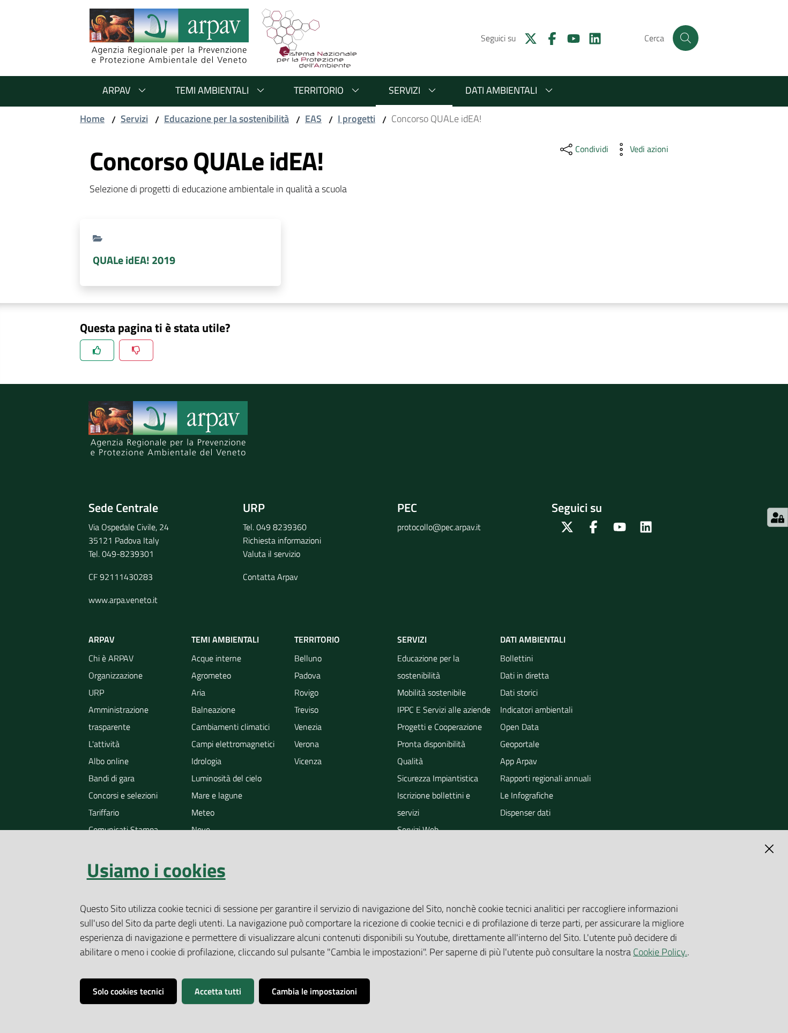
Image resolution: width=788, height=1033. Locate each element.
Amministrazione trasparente (118, 718)
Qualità (410, 761)
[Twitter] (526, 37)
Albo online (108, 761)
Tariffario (103, 812)
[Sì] (97, 350)
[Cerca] (685, 38)
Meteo (202, 812)
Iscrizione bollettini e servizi (433, 804)
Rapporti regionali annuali (545, 778)
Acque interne (216, 658)
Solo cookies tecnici (128, 991)
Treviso (306, 709)
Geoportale (519, 743)
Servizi (404, 90)
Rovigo (306, 692)
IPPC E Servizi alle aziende (443, 709)
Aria (198, 692)
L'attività (104, 743)
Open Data (519, 726)
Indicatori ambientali (536, 709)
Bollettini (516, 658)
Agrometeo (211, 675)
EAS (313, 118)
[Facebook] (548, 37)
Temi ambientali (212, 90)
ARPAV (116, 90)
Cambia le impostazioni (314, 991)
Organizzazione (115, 675)
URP (96, 692)
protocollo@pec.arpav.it (439, 527)
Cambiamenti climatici (230, 726)
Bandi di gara (111, 778)
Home (92, 118)
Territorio (319, 90)
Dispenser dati (525, 812)
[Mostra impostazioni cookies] (777, 517)
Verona (306, 743)
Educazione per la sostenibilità (226, 118)
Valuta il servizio (271, 553)
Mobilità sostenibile (431, 692)
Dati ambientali (501, 90)
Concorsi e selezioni (123, 795)
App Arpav (518, 761)
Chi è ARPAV (110, 658)
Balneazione (213, 709)
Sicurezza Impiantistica (437, 778)
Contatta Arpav (270, 576)
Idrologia (206, 761)
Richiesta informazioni (282, 540)
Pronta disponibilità (431, 743)
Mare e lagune (216, 795)
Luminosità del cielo (226, 778)
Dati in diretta (524, 675)
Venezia (308, 726)
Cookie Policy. (660, 952)
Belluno (308, 658)
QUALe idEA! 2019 (134, 260)
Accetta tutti (218, 991)
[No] (136, 350)
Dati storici (519, 692)
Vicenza (308, 761)
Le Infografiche (526, 795)
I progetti (356, 118)
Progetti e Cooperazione (439, 726)
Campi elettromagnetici (232, 743)
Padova (307, 675)
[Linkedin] (590, 37)
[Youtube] (569, 37)
